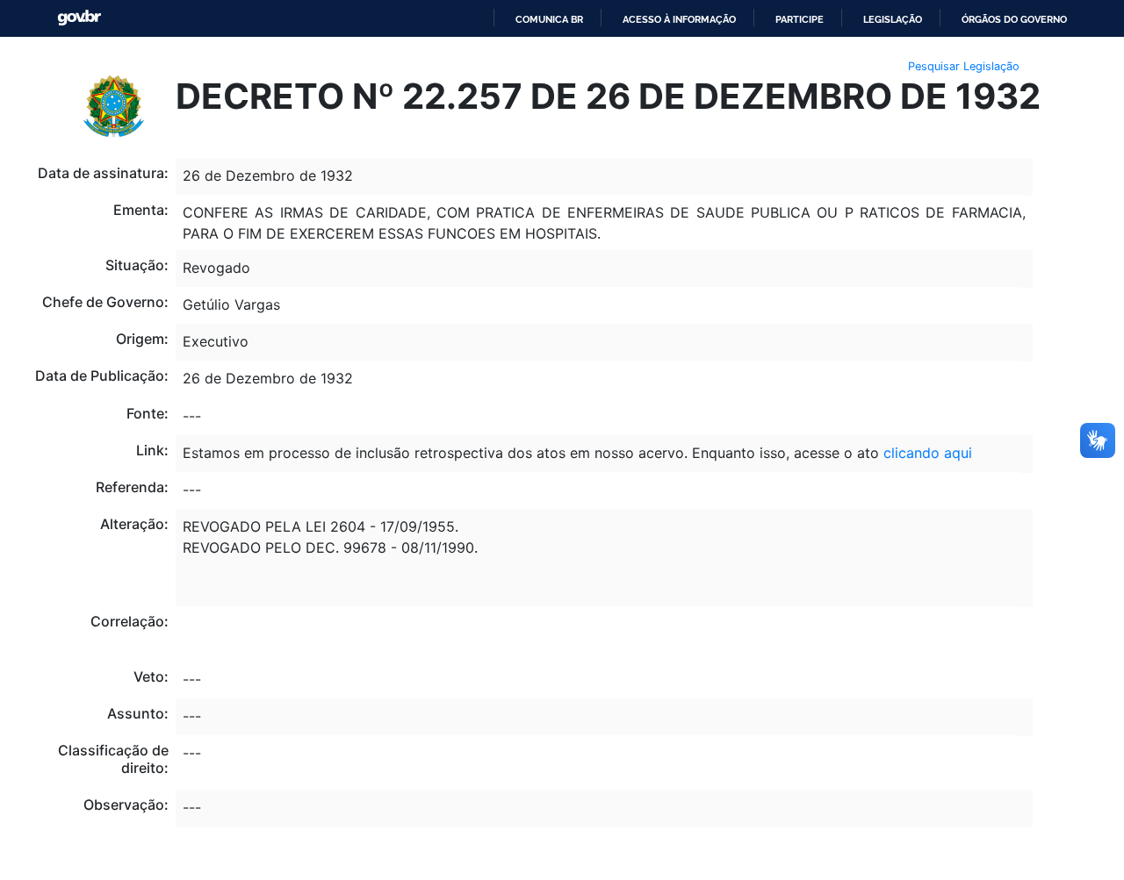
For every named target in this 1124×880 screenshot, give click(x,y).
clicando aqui (927, 452)
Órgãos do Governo (1014, 19)
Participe (799, 19)
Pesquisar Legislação (964, 66)
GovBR (79, 18)
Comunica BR (549, 19)
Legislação (892, 19)
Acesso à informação (679, 19)
